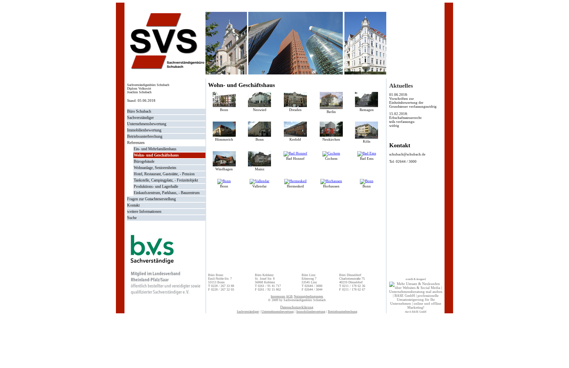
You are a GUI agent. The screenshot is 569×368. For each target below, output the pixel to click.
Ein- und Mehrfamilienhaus (155, 149)
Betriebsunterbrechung (144, 136)
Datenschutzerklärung (296, 307)
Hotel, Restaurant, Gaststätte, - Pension (164, 174)
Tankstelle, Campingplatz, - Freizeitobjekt (166, 180)
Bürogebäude (144, 161)
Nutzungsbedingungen (308, 296)
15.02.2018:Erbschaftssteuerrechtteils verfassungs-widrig (405, 119)
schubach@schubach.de (407, 154)
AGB (289, 296)
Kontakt (133, 205)
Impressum (278, 296)
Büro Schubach (139, 111)
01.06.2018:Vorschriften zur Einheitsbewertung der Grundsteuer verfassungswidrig (413, 100)
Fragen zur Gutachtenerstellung (151, 199)
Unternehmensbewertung (146, 124)
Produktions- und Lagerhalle (156, 186)
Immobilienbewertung (144, 130)
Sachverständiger (140, 117)
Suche (132, 217)
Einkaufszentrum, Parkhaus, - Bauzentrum (167, 192)
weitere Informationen (144, 211)
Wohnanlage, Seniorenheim (155, 167)
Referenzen (136, 142)
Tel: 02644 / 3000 (403, 161)
